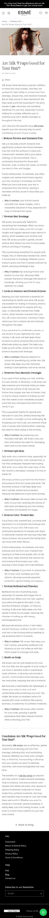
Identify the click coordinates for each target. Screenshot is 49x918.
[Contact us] (43, 912)
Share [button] (7, 80)
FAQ (7, 871)
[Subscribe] (41, 893)
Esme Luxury (28, 916)
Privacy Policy (11, 854)
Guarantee (10, 842)
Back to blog (26, 824)
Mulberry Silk (15, 21)
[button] (3, 13)
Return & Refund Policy (15, 846)
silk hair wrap (25, 776)
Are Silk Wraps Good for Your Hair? (17, 24)
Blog (7, 874)
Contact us (10, 878)
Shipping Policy (12, 850)
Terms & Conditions (14, 858)
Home (4, 21)
